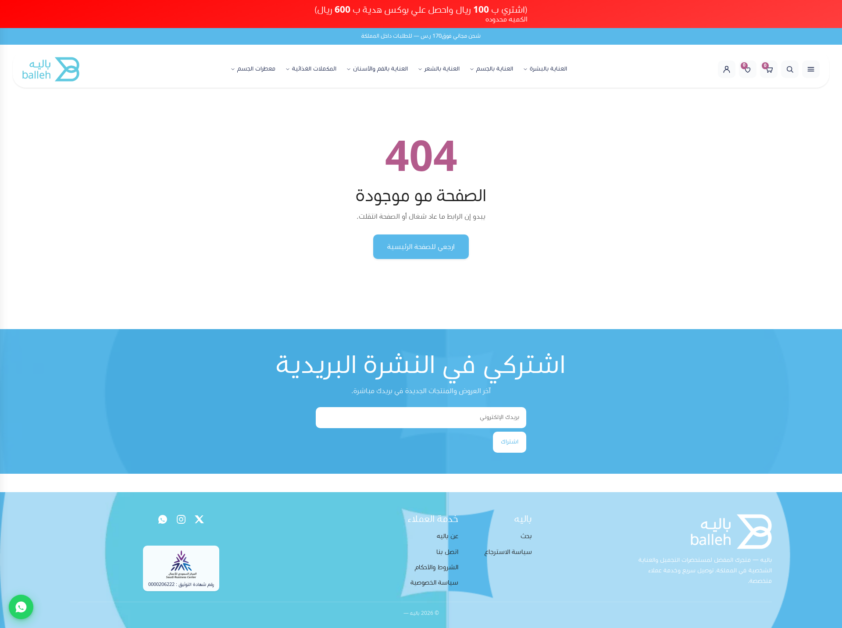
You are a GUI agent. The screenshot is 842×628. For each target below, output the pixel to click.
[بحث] (790, 69)
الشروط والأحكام (436, 567)
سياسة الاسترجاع (508, 552)
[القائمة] (811, 69)
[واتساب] (162, 519)
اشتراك (509, 442)
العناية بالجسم (494, 69)
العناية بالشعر (442, 69)
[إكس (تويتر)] (199, 519)
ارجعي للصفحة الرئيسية (421, 246)
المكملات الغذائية (314, 69)
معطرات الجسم (256, 69)
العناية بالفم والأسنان (380, 69)
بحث (526, 536)
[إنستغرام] (181, 519)
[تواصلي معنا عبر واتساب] (21, 607)
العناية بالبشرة (548, 69)
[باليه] (50, 69)
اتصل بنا (447, 552)
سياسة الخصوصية (434, 582)
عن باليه (447, 536)
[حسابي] (726, 69)
